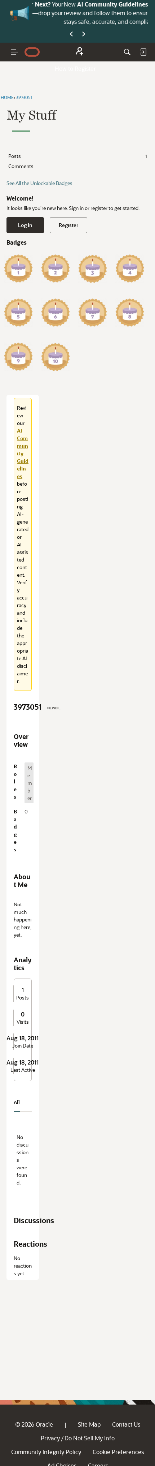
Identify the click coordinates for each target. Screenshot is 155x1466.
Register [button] (68, 225)
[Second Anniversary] (55, 268)
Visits (23, 1022)
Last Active (22, 1070)
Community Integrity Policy (46, 1452)
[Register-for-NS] (79, 52)
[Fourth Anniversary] (129, 268)
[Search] (127, 52)
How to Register (75, 68)
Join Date (22, 1045)
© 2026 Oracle (34, 1424)
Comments (21, 166)
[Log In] (143, 52)
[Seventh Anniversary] (92, 312)
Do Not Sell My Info (90, 1438)
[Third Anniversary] (92, 268)
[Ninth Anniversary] (18, 356)
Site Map (89, 1424)
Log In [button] (25, 225)
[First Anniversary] (18, 268)
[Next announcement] (84, 34)
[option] (29, 782)
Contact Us (126, 1424)
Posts (77, 155)
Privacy (50, 1438)
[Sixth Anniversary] (55, 312)
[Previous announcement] (71, 34)
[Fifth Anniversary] (18, 312)
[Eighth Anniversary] (129, 312)
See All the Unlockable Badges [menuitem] (39, 183)
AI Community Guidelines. (90, 4)
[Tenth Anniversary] (55, 356)
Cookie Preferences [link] (118, 1452)
